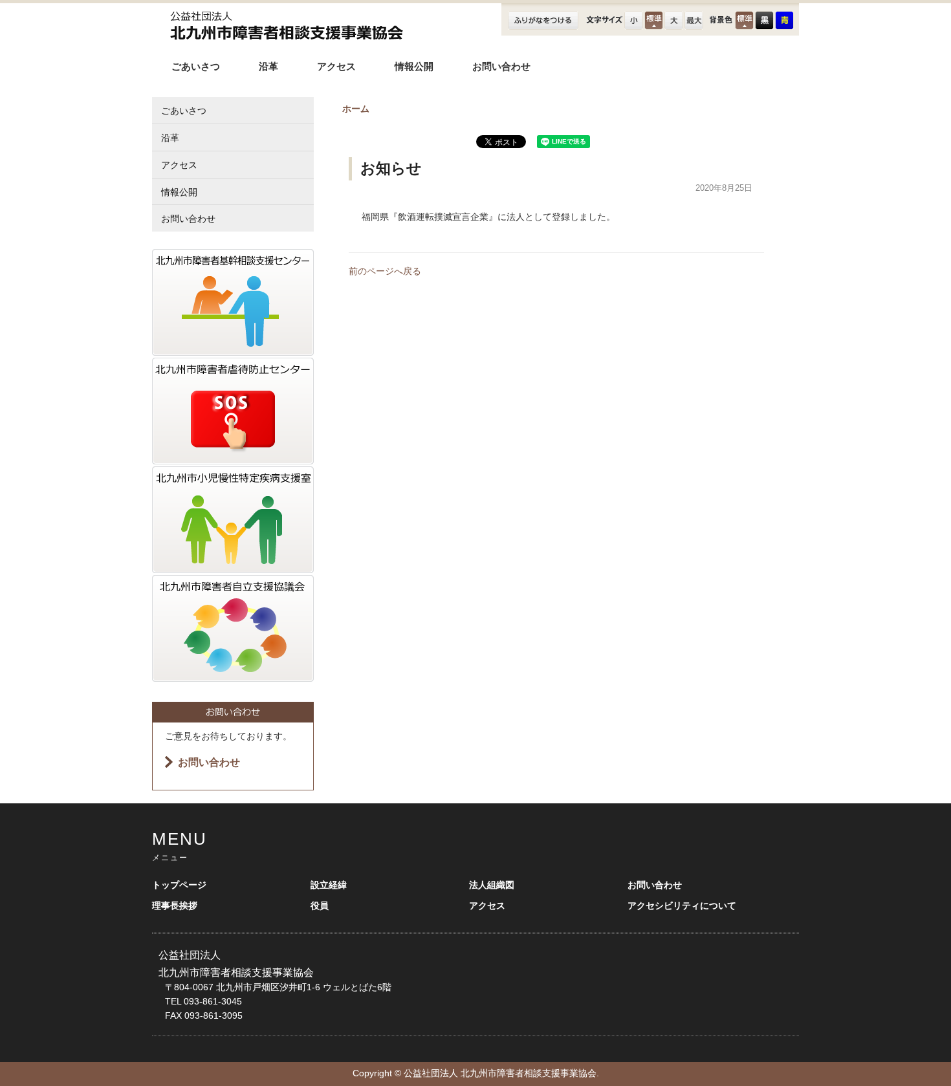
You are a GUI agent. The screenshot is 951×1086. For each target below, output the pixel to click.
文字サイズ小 (633, 20)
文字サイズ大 (673, 20)
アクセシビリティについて (682, 906)
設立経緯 (329, 885)
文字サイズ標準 (653, 20)
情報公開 (414, 66)
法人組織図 (491, 885)
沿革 (268, 66)
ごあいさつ (195, 66)
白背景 (744, 20)
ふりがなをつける (543, 22)
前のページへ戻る (385, 271)
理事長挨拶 (174, 906)
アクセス (336, 66)
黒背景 (764, 20)
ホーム (355, 109)
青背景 (784, 20)
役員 (320, 906)
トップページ (179, 885)
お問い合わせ (501, 66)
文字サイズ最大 (693, 20)
